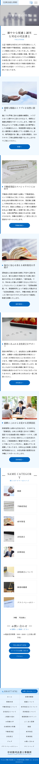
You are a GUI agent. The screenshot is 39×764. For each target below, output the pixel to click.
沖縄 (15, 617)
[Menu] (35, 2)
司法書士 (22, 617)
